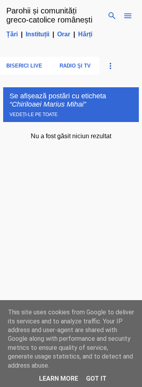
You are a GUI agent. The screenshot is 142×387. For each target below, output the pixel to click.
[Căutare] (112, 15)
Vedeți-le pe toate (33, 114)
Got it (96, 378)
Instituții (37, 34)
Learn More (58, 378)
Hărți (85, 34)
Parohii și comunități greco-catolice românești (49, 15)
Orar (63, 34)
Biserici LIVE (24, 66)
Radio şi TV (75, 66)
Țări (12, 34)
